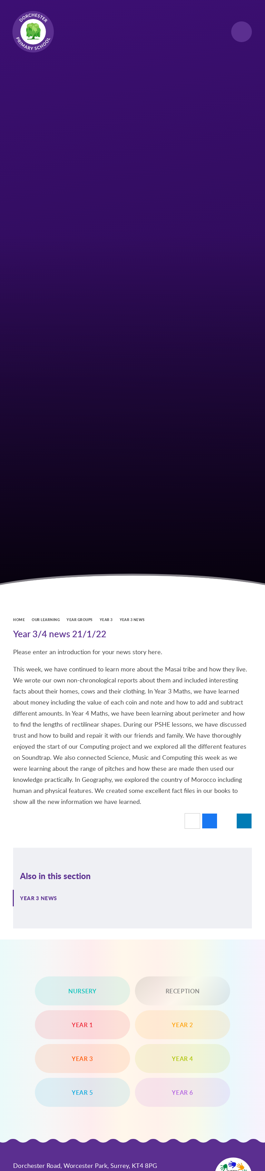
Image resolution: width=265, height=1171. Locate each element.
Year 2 (182, 1025)
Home (19, 619)
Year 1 (82, 1025)
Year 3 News (132, 619)
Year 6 (182, 1092)
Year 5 (82, 1092)
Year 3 (106, 619)
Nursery (82, 991)
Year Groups (79, 619)
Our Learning (46, 619)
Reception (183, 991)
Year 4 (182, 1058)
